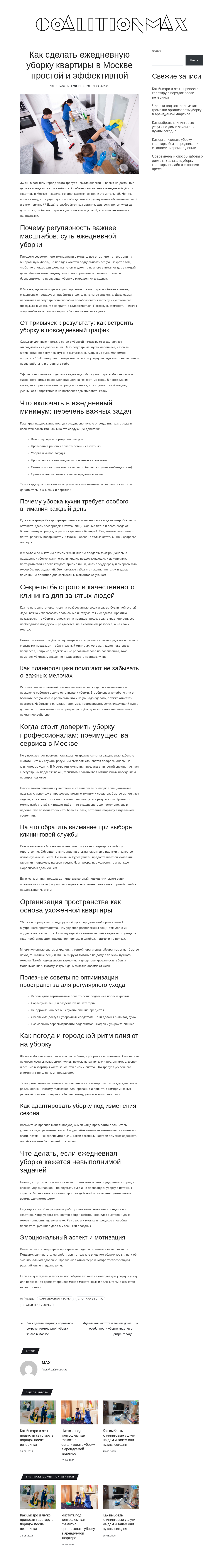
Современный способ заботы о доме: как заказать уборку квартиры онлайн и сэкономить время (177, 162)
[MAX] (28, 1369)
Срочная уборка (90, 1298)
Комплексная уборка (55, 1298)
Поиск (157, 51)
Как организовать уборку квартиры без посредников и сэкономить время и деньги (175, 144)
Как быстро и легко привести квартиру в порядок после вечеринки (175, 93)
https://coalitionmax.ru (55, 1369)
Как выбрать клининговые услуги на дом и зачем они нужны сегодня (173, 127)
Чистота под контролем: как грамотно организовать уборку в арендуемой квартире (176, 110)
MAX (62, 86)
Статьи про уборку (36, 1305)
